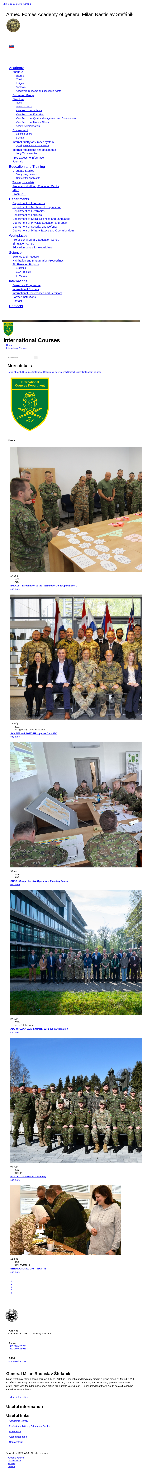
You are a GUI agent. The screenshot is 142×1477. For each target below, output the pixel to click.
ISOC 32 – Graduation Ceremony (28, 1176)
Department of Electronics (28, 211)
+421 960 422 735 (17, 1346)
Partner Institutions (24, 297)
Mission (20, 79)
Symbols (21, 87)
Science (15, 252)
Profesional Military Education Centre (29, 1426)
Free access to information (28, 157)
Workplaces (18, 235)
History (20, 75)
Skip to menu (24, 4)
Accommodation (18, 1436)
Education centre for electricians (32, 247)
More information (19, 1397)
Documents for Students (55, 372)
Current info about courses (88, 372)
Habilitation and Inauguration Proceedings (38, 260)
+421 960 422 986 (17, 1348)
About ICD (19, 372)
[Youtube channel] (9, 42)
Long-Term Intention (27, 153)
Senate (20, 137)
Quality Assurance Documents (32, 145)
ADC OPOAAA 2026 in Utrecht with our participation (39, 1029)
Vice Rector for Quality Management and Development (46, 118)
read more (15, 589)
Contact (17, 300)
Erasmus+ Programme (26, 285)
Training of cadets (23, 182)
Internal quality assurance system (33, 142)
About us (17, 71)
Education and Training (27, 166)
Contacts (16, 306)
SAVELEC (21, 275)
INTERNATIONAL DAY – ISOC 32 (28, 1268)
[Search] (8, 313)
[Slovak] (72, 46)
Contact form (16, 1442)
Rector (19, 102)
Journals (17, 161)
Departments (19, 199)
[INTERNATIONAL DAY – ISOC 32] (65, 1254)
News (10, 372)
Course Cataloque (34, 372)
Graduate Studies (23, 170)
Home (9, 345)
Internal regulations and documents (34, 149)
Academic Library (18, 1421)
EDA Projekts (23, 271)
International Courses (25, 289)
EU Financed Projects (25, 264)
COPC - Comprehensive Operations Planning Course (39, 881)
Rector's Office (24, 106)
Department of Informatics (28, 203)
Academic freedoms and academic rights (38, 91)
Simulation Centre (23, 243)
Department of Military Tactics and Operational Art (43, 230)
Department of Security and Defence (35, 226)
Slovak (11, 1466)
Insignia (20, 83)
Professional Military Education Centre (35, 186)
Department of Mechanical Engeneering (36, 207)
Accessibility (14, 1460)
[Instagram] (9, 39)
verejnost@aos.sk (17, 1361)
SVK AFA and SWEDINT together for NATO (33, 733)
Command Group (23, 95)
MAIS (15, 190)
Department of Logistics (27, 214)
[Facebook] (9, 37)
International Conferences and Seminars (37, 293)
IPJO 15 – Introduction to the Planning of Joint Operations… (43, 585)
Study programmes (26, 174)
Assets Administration (28, 126)
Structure (18, 99)
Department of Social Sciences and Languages (41, 218)
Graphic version (16, 1458)
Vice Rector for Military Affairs (32, 122)
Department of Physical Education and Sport (39, 222)
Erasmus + (19, 194)
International (18, 281)
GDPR (11, 1463)
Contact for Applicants (28, 178)
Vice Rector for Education (30, 114)
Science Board (24, 133)
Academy (16, 68)
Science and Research (26, 256)
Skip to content (10, 4)
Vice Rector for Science (29, 110)
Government (20, 130)
